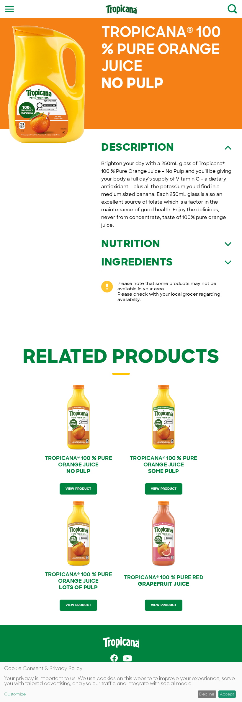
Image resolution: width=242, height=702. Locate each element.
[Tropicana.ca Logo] (121, 11)
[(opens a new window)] (114, 658)
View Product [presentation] (78, 489)
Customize (15, 694)
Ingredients (137, 262)
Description (137, 147)
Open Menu (10, 8)
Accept (227, 694)
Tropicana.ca (121, 642)
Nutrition (130, 243)
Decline (207, 694)
